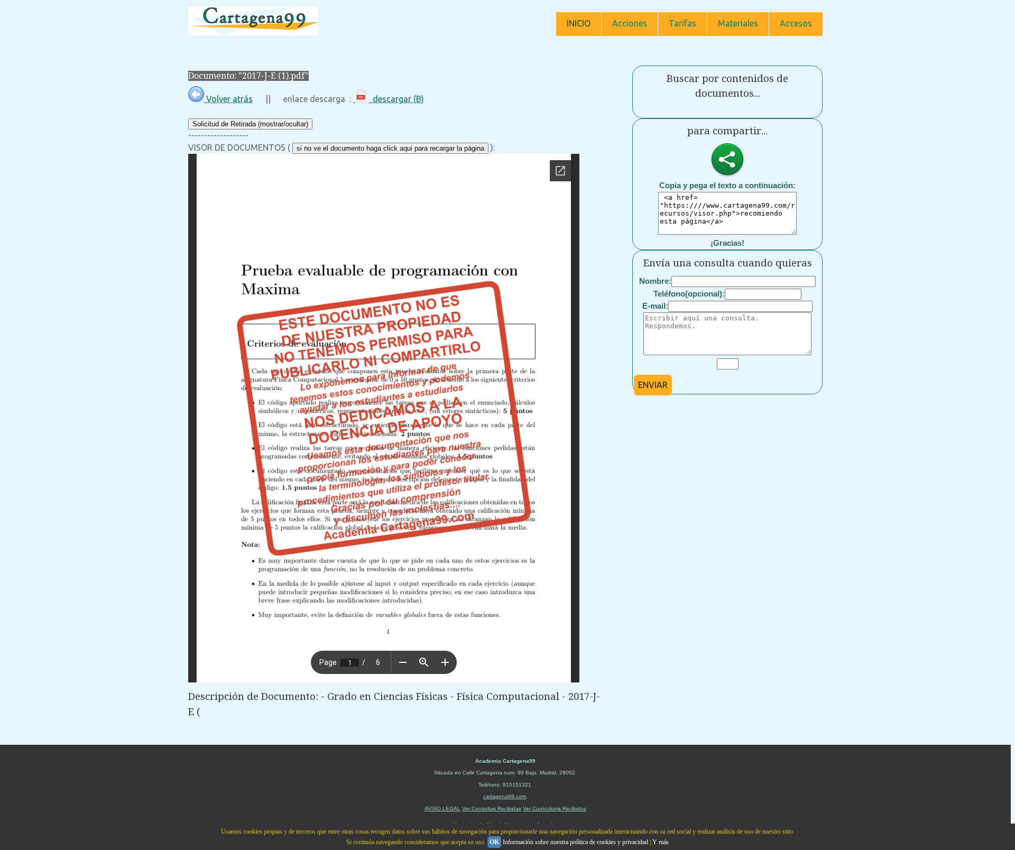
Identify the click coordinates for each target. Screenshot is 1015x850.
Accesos (796, 23)
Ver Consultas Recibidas (491, 808)
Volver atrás (228, 99)
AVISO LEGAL (442, 808)
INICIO (578, 23)
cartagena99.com (504, 796)
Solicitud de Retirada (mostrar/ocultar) (250, 124)
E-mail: (655, 305)
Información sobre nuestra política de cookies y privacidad (575, 842)
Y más (660, 842)
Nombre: (655, 280)
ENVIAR (653, 385)
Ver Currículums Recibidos (554, 808)
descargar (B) (396, 99)
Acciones (629, 23)
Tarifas (682, 23)
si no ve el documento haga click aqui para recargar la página (390, 148)
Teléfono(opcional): (689, 293)
